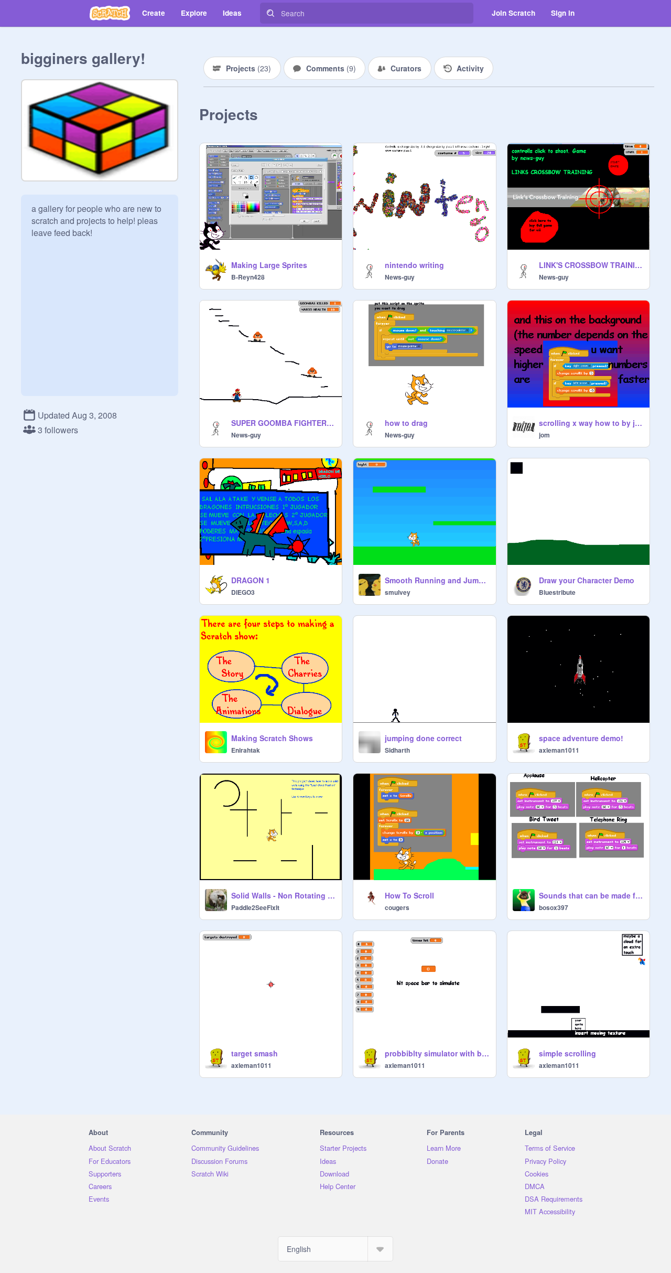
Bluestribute (557, 592)
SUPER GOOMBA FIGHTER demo (283, 423)
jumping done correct (423, 738)
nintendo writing (414, 265)
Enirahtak (245, 750)
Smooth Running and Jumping (437, 580)
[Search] (270, 13)
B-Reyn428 (248, 277)
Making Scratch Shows (272, 738)
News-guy (400, 277)
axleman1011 (559, 750)
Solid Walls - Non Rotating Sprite (283, 895)
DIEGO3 (243, 592)
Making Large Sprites (269, 265)
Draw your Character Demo (586, 580)
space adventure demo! (581, 738)
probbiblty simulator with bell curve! (437, 1053)
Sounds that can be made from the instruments (591, 895)
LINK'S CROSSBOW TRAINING (591, 265)
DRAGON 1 (250, 580)
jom (544, 435)
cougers (397, 907)
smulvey (397, 592)
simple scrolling (567, 1053)
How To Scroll (409, 895)
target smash (254, 1053)
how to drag (406, 423)
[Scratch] (110, 13)
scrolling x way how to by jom (591, 423)
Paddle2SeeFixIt (255, 907)
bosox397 (553, 907)
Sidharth (397, 750)
